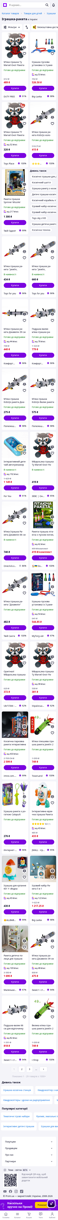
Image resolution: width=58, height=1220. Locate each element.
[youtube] (5, 1191)
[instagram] (16, 1191)
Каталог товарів (10, 13)
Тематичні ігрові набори (16, 1116)
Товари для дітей (33, 13)
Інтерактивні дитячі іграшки (18, 1126)
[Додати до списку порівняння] (24, 47)
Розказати (43, 1204)
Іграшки (51, 13)
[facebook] (10, 1191)
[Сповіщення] (53, 5)
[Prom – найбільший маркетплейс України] (5, 5)
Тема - (15, 1169)
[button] (15, 88)
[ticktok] (22, 1191)
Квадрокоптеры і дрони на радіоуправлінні (26, 1100)
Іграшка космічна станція (17, 1090)
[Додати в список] (24, 53)
